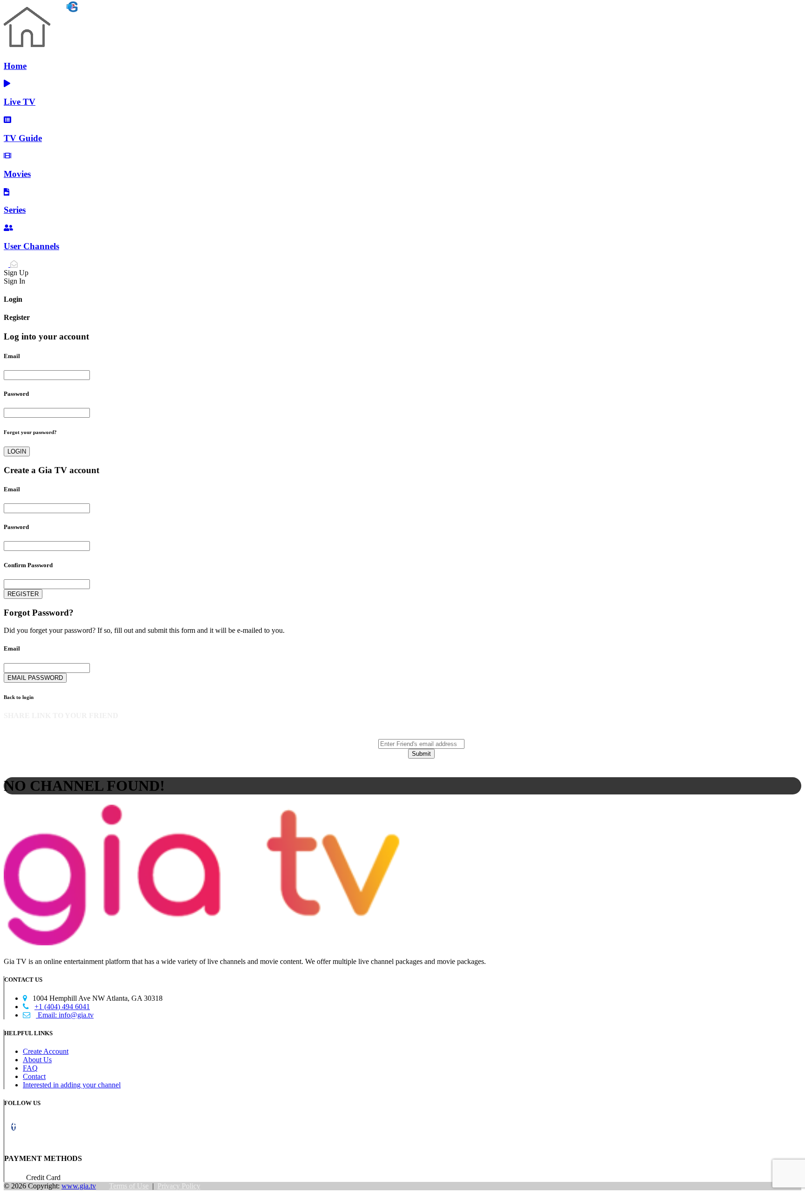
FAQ (30, 1068)
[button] (13, 1127)
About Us (37, 1060)
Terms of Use (129, 1186)
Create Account (45, 1051)
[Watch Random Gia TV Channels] (40, 9)
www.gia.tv (78, 1186)
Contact (34, 1076)
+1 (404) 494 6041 (56, 1007)
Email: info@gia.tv (58, 1015)
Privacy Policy (178, 1186)
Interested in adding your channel (72, 1085)
